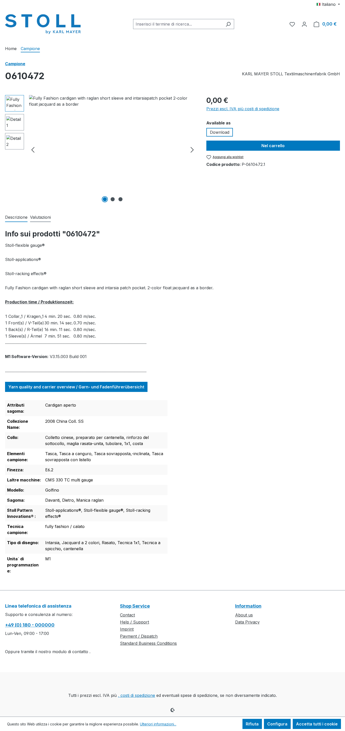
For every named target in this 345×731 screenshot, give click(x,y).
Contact (127, 614)
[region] (100, 149)
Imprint (127, 629)
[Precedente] (33, 149)
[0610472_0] (112, 149)
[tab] (16, 217)
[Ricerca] (228, 24)
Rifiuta (252, 723)
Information (248, 606)
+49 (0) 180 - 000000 (30, 625)
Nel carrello (273, 145)
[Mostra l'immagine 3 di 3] (120, 199)
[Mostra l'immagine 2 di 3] (113, 199)
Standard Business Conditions (148, 643)
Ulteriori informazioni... (158, 724)
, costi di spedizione (136, 695)
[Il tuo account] (304, 24)
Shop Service (135, 606)
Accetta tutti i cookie (317, 723)
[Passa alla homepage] (43, 23)
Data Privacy (247, 622)
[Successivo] (192, 149)
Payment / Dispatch (139, 636)
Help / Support (134, 622)
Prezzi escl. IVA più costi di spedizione (242, 108)
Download (219, 132)
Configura (277, 723)
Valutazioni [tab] (40, 217)
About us (244, 614)
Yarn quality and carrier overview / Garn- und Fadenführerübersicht (76, 386)
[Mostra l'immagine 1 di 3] (105, 199)
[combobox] (178, 24)
